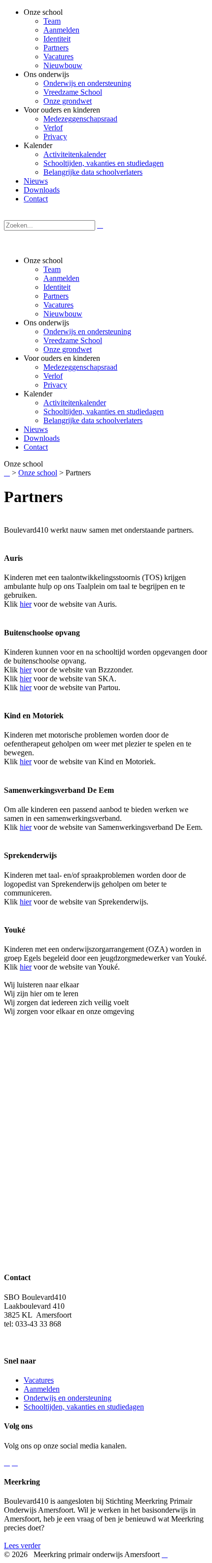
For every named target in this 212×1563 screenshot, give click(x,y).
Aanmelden (61, 278)
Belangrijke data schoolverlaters (92, 420)
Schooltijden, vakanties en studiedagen (103, 411)
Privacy (55, 385)
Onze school (37, 473)
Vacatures (58, 305)
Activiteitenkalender (74, 402)
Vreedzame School (72, 340)
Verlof (53, 376)
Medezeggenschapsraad (80, 367)
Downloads (42, 438)
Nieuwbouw (62, 314)
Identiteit (57, 287)
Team (52, 269)
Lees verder (22, 1545)
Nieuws (36, 429)
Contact (36, 447)
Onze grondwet (67, 349)
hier (26, 604)
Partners (56, 296)
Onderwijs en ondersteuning (87, 331)
